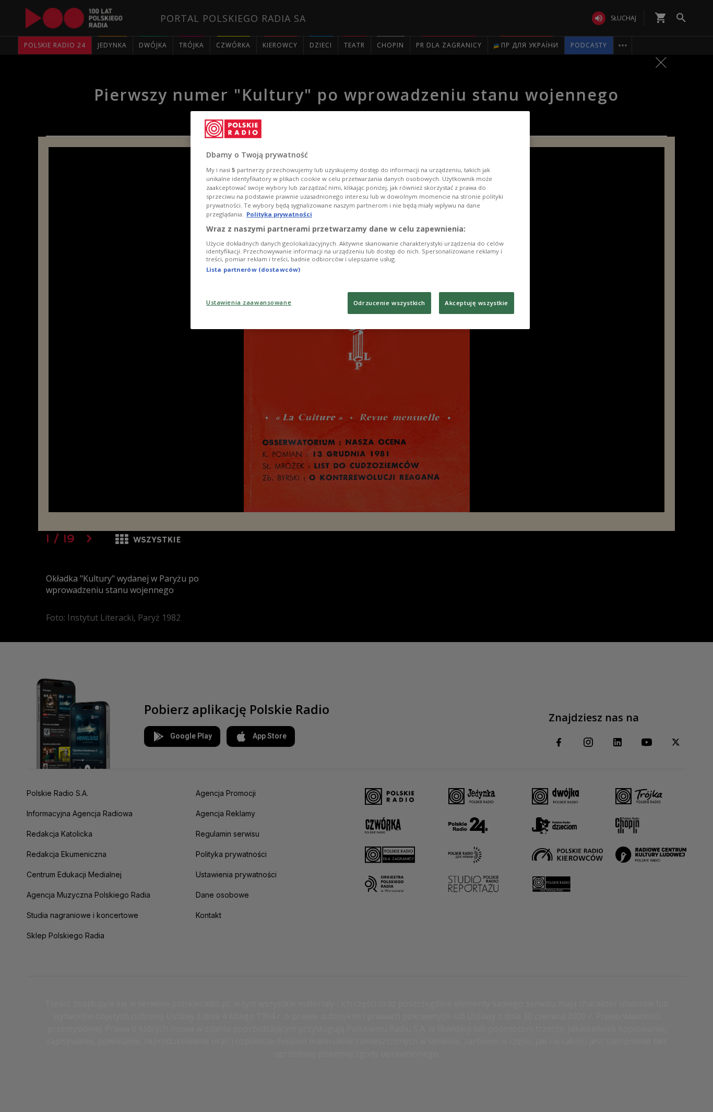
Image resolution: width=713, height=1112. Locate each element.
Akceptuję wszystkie (476, 303)
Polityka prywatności (279, 214)
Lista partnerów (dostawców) (253, 269)
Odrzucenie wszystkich (389, 303)
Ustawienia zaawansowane (248, 302)
